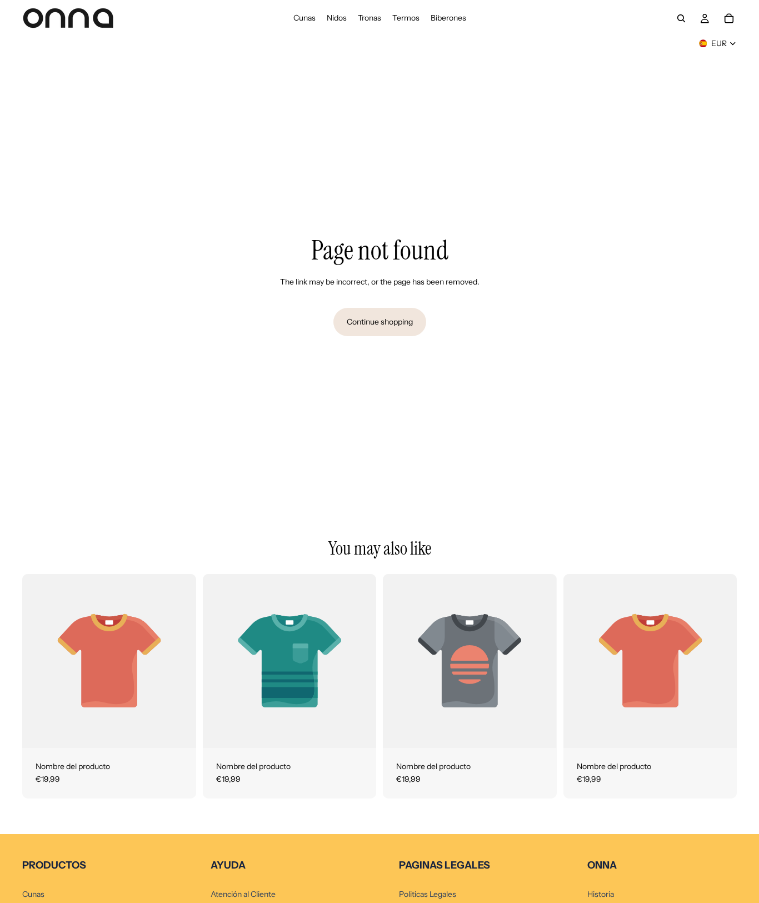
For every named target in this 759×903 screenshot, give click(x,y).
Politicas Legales (427, 894)
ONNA (602, 865)
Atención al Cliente (243, 894)
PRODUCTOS (54, 865)
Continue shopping (380, 322)
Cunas (33, 894)
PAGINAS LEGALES (444, 865)
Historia (600, 894)
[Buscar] (681, 18)
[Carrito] (729, 18)
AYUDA (228, 865)
